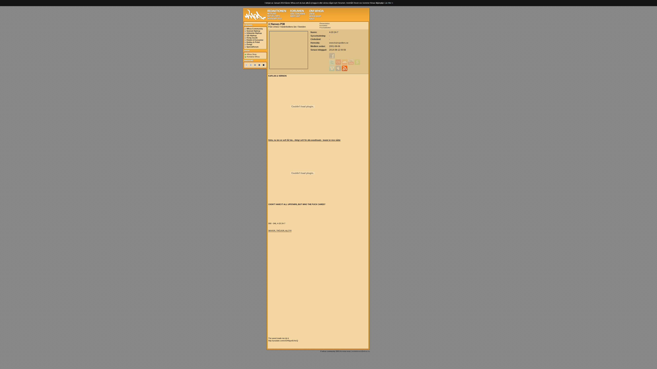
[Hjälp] (312, 19)
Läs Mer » (389, 3)
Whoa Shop (251, 54)
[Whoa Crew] (312, 14)
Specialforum (253, 47)
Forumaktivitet (325, 28)
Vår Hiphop (252, 36)
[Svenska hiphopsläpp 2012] (274, 19)
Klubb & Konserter (255, 40)
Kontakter (323, 25)
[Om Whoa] (316, 12)
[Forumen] (297, 12)
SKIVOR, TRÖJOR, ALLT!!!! (280, 231)
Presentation (325, 23)
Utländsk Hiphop (254, 33)
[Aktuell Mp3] (273, 16)
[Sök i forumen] (297, 14)
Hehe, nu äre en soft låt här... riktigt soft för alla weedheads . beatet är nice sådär (304, 140)
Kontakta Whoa (253, 57)
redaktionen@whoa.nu (361, 351)
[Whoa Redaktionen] (276, 12)
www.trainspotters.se (338, 43)
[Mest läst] (295, 17)
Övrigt (249, 44)
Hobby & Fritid (253, 42)
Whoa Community (255, 29)
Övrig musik (252, 38)
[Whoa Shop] (315, 17)
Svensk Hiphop (253, 31)
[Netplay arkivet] (271, 14)
